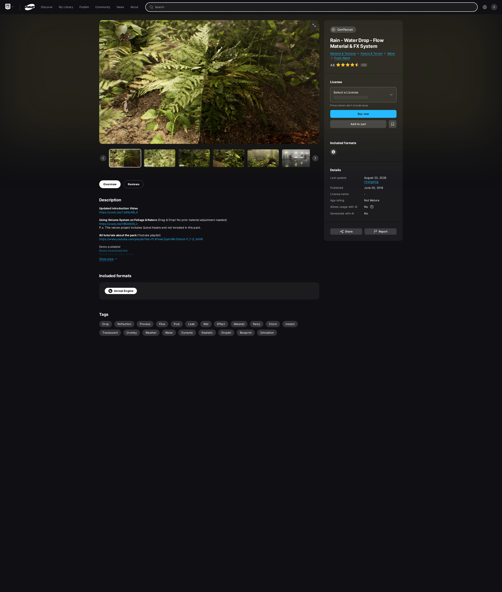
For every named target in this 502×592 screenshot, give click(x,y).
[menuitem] (47, 7)
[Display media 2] (194, 158)
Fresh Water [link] (342, 58)
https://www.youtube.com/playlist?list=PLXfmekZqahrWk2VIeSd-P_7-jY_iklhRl (151, 239)
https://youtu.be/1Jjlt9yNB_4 (118, 212)
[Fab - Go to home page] (30, 7)
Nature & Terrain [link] (371, 53)
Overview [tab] (109, 184)
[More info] (372, 206)
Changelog (371, 181)
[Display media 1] (159, 158)
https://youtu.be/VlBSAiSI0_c (118, 223)
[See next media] (315, 158)
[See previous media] (103, 158)
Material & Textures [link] (343, 53)
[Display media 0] (125, 158)
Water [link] (391, 53)
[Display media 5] (297, 158)
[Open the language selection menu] (485, 7)
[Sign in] (494, 7)
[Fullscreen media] (314, 25)
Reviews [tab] (133, 184)
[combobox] (314, 7)
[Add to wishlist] (393, 124)
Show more (106, 259)
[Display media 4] (263, 158)
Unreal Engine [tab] (124, 290)
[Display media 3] (228, 158)
